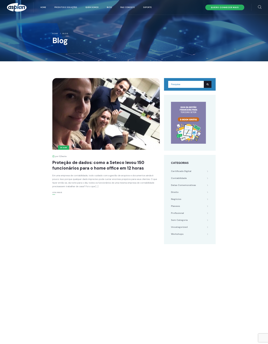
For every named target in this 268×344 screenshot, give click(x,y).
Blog (109, 7)
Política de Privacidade (112, 336)
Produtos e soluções (65, 7)
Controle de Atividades (120, 289)
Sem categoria (179, 220)
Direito (175, 192)
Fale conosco (127, 7)
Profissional (177, 213)
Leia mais (57, 192)
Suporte (147, 7)
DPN (110, 311)
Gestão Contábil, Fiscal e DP (123, 278)
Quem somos (92, 7)
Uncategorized (179, 227)
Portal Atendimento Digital (122, 283)
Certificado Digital (181, 171)
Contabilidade (179, 178)
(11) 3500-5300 (67, 275)
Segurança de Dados (119, 306)
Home (43, 7)
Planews (175, 206)
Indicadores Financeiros (121, 295)
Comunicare (196, 336)
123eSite (210, 336)
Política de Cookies (137, 336)
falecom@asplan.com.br (68, 282)
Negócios (176, 199)
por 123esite (61, 156)
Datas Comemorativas (183, 185)
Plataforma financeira (119, 272)
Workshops (177, 234)
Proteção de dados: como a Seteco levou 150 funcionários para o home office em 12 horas (98, 165)
